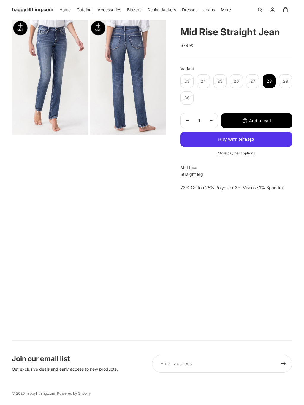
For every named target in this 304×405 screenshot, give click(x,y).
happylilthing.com (40, 393)
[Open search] (260, 9)
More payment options (236, 153)
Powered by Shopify (74, 393)
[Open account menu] (272, 9)
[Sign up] (283, 364)
